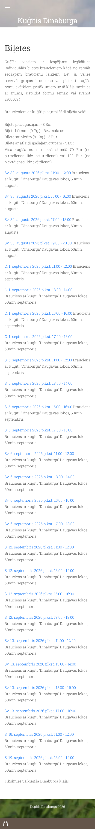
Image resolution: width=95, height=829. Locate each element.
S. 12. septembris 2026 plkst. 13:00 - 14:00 (39, 570)
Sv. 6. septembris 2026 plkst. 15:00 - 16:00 (39, 500)
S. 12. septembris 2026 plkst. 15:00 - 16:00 (39, 593)
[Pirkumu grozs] (5, 823)
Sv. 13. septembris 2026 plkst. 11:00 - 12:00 (40, 640)
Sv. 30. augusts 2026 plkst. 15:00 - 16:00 (38, 196)
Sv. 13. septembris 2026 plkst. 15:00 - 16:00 (40, 687)
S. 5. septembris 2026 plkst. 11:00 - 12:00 (38, 359)
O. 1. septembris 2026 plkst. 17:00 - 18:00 (38, 336)
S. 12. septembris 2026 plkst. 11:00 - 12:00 (39, 547)
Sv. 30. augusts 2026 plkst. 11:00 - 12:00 (38, 172)
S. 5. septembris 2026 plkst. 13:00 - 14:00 (38, 383)
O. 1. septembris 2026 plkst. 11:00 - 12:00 (38, 266)
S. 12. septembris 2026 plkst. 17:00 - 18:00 (39, 617)
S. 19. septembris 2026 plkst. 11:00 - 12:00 (39, 734)
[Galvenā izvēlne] (7, 7)
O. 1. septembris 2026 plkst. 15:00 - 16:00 (38, 313)
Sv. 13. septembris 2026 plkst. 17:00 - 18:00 (40, 710)
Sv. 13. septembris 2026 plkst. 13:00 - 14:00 (40, 664)
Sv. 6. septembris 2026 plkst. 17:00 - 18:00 (39, 523)
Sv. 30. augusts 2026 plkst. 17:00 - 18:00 (38, 219)
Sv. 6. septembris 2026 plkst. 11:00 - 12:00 (39, 453)
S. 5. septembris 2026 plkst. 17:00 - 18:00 (38, 430)
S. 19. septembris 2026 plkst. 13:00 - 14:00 (39, 757)
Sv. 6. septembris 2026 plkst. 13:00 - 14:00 (39, 476)
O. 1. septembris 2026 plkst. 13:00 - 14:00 (38, 289)
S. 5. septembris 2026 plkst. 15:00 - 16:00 (38, 406)
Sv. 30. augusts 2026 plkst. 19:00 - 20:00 (38, 242)
